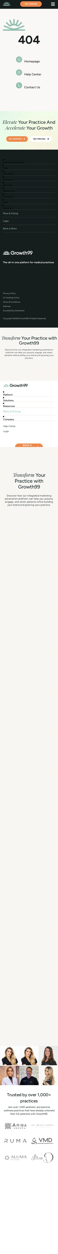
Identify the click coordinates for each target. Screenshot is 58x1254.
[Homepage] (19, 59)
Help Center (32, 74)
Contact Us (32, 87)
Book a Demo (10, 228)
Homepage (32, 61)
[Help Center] (19, 72)
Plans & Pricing (10, 213)
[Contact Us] (19, 85)
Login (6, 221)
